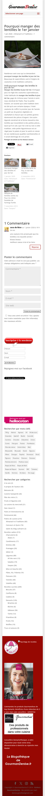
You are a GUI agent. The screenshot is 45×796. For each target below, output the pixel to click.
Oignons (32, 451)
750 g (7, 432)
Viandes (9, 580)
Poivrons (24, 458)
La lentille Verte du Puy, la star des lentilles (28, 170)
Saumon (21, 469)
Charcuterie (10, 535)
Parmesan (30, 454)
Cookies (9, 597)
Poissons (9, 576)
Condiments (10, 541)
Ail (26, 432)
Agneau (20, 432)
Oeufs (25, 451)
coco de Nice (15, 227)
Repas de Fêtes (10, 466)
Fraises (22, 443)
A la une (7, 483)
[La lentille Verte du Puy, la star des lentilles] (28, 163)
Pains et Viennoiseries (12, 512)
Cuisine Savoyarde (11, 494)
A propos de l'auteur (12, 487)
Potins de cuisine (11, 519)
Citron (33, 440)
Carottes (8, 440)
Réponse (35, 247)
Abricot (13, 432)
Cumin (7, 443)
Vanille (7, 473)
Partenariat (8, 515)
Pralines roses (23, 462)
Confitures (10, 593)
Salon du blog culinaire (15, 529)
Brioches (11, 603)
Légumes (9, 555)
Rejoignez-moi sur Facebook (18, 368)
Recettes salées (10, 532)
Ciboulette (24, 440)
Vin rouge (31, 473)
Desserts (9, 600)
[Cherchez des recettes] (27, 642)
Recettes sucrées (10, 587)
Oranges (14, 454)
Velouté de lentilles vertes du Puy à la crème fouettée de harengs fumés (11, 198)
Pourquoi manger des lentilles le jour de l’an (11, 170)
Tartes (10, 614)
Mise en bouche (12, 569)
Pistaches (16, 458)
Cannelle (30, 436)
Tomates (34, 469)
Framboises (30, 443)
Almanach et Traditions (23, 34)
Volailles (9, 583)
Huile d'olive (22, 447)
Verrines (14, 473)
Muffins (9, 624)
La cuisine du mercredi (13, 504)
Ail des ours (33, 432)
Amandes (8, 436)
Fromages (10, 548)
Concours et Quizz (13, 525)
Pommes (32, 458)
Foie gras (15, 443)
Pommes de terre (10, 462)
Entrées (9, 545)
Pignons (7, 458)
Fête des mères (10, 447)
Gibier (8, 552)
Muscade (18, 451)
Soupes (10, 565)
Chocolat (16, 440)
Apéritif (16, 436)
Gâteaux (11, 610)
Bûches (10, 607)
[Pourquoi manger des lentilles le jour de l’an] (11, 163)
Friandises (10, 617)
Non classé (8, 508)
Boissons (7, 490)
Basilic (23, 436)
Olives (7, 454)
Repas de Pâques (10, 469)
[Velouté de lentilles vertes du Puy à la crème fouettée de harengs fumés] (11, 188)
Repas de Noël (22, 466)
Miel (29, 447)
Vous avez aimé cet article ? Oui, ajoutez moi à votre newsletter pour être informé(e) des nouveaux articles (21, 318)
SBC (28, 469)
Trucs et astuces (10, 628)
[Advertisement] (18, 398)
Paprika (21, 454)
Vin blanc (23, 473)
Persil (37, 454)
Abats (10, 538)
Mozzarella (8, 451)
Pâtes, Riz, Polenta (13, 572)
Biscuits (9, 589)
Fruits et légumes (11, 501)
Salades (11, 562)
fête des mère (9, 497)
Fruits (8, 621)
